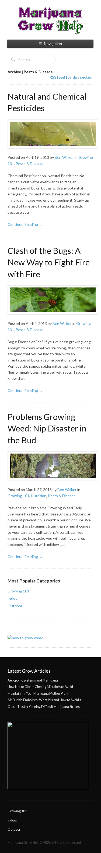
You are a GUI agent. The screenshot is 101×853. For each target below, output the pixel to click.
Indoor (13, 598)
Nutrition (38, 495)
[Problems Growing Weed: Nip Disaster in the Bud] (50, 466)
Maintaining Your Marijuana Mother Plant (38, 693)
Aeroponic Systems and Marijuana (33, 680)
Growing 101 (18, 495)
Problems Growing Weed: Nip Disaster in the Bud (47, 428)
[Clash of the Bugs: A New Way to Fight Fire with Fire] (50, 300)
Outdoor (15, 605)
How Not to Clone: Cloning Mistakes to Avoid (40, 687)
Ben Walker (64, 157)
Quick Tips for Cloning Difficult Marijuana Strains (44, 707)
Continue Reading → (25, 224)
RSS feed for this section (71, 77)
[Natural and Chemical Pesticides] (50, 134)
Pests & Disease (29, 163)
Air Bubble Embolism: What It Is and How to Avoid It (44, 700)
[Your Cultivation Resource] (50, 21)
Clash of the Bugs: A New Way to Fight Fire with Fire (49, 262)
